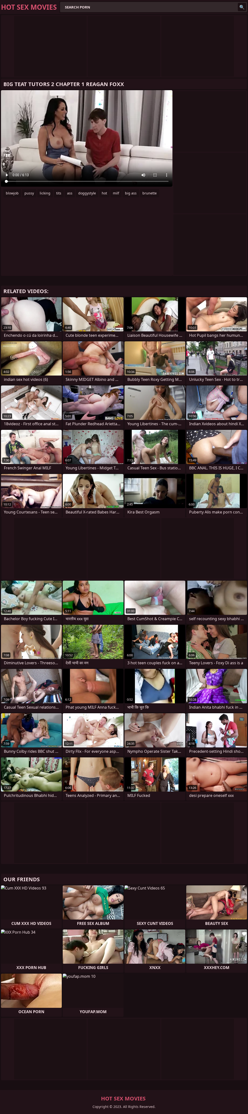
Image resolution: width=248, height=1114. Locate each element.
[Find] (242, 7)
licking (45, 193)
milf (116, 193)
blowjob (12, 193)
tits (58, 193)
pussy (29, 193)
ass (69, 193)
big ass (131, 193)
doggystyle (87, 193)
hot (104, 193)
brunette (149, 193)
